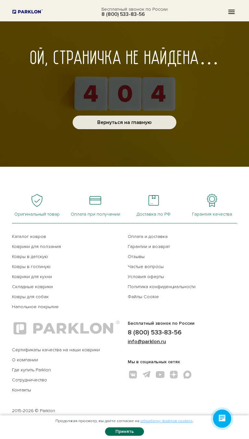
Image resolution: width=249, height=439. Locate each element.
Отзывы (136, 256)
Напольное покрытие (35, 307)
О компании (25, 360)
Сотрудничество (29, 380)
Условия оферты (146, 276)
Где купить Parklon (31, 370)
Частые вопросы (146, 266)
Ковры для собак (30, 296)
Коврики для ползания (36, 246)
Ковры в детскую (30, 256)
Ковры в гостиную (31, 266)
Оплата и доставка (148, 236)
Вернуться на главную (124, 122)
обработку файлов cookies (166, 421)
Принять (124, 431)
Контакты (21, 390)
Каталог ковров (29, 236)
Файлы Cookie (143, 296)
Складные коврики (32, 286)
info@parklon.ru (147, 341)
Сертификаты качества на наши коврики (56, 350)
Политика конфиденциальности (162, 286)
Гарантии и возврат (149, 246)
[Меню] (231, 12)
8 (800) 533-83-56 (123, 14)
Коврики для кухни (32, 276)
